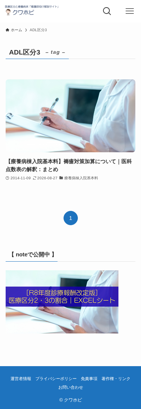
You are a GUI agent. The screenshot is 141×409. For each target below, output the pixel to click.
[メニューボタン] (129, 11)
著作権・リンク (116, 378)
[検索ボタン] (107, 11)
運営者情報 (21, 378)
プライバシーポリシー (56, 378)
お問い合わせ (70, 387)
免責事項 (89, 378)
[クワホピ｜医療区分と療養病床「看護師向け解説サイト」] (32, 11)
